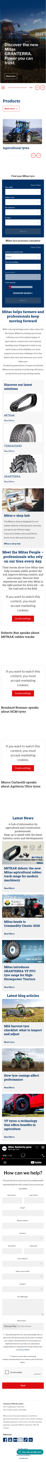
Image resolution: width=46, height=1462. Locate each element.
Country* (22, 1233)
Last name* (33, 1195)
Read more (10, 76)
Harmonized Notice (23, 1455)
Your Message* (22, 1297)
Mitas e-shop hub (12, 544)
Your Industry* (23, 1259)
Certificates (23, 1458)
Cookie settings (23, 618)
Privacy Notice (24, 1350)
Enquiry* (23, 1284)
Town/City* (12, 1246)
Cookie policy (23, 1449)
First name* (12, 1195)
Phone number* (22, 1220)
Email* (22, 1208)
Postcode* (33, 1246)
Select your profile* (23, 1271)
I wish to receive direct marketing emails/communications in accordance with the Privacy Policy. (23, 1359)
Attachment (21, 1321)
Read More (9, 420)
